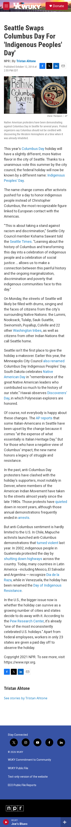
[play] (6, 822)
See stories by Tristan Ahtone (25, 698)
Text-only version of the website (28, 776)
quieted (61, 502)
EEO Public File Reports (22, 785)
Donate (58, 6)
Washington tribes (27, 330)
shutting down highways (23, 559)
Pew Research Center (27, 621)
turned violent (47, 543)
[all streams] (66, 822)
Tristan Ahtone (26, 61)
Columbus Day (33, 149)
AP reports (44, 418)
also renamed (53, 361)
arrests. (24, 518)
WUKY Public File (18, 768)
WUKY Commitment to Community (29, 759)
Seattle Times (21, 241)
